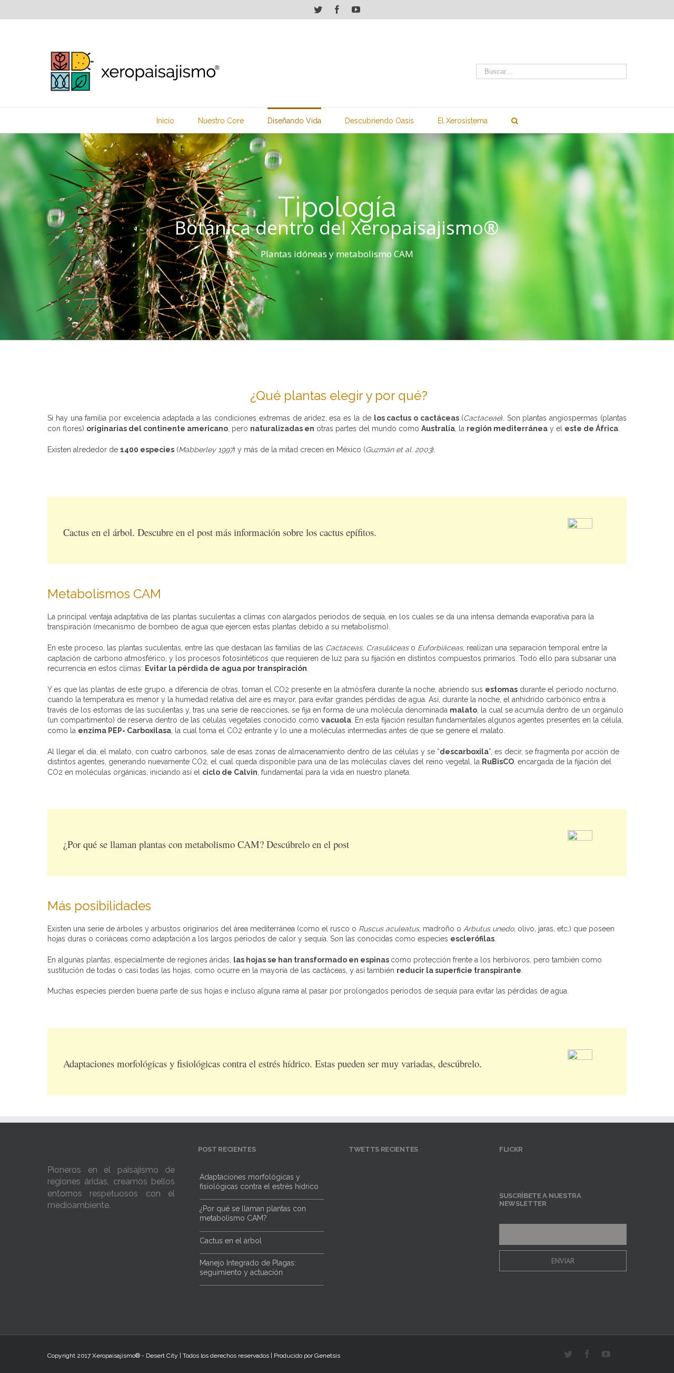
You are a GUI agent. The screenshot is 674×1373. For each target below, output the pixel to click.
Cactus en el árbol (231, 1279)
